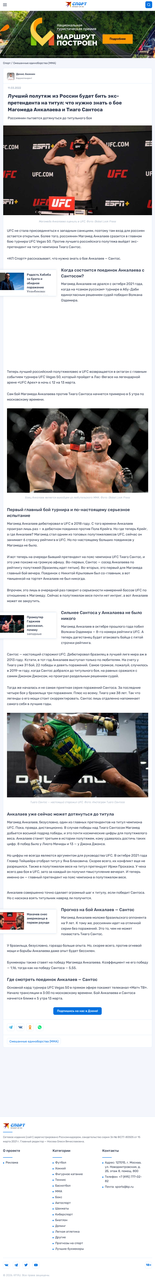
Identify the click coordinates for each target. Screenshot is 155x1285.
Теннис (60, 1179)
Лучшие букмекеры (69, 1249)
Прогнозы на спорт (69, 1243)
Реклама (12, 1162)
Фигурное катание (69, 1174)
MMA (58, 1191)
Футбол (60, 1162)
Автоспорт (63, 1203)
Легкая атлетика (67, 1231)
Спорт (7, 63)
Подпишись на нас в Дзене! (77, 1011)
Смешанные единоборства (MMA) (34, 63)
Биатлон (61, 1220)
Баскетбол (63, 1185)
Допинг (60, 1226)
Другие (60, 1237)
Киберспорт (64, 1214)
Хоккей (60, 1168)
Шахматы (62, 1208)
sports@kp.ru (124, 1186)
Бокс (58, 1197)
